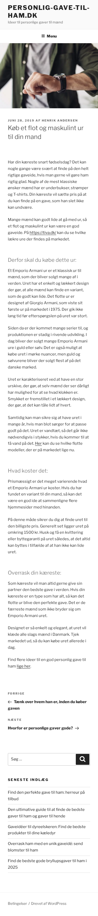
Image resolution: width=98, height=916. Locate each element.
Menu (52, 36)
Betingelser (17, 903)
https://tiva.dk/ (43, 232)
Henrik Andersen (60, 120)
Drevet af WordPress (48, 903)
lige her (23, 666)
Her (38, 443)
